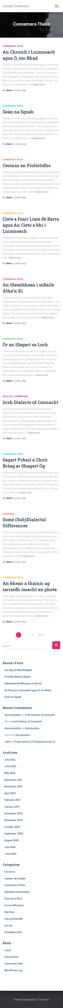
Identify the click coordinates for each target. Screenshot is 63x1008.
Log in (7, 950)
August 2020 (11, 840)
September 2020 (13, 833)
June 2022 (10, 766)
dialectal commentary (15, 396)
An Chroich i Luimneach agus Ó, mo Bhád (27, 690)
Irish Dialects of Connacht (30, 402)
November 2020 (13, 820)
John (7, 741)
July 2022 (9, 759)
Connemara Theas (13, 46)
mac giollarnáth (13, 918)
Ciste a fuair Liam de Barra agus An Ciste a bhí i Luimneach (31, 225)
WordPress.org (13, 970)
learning (9, 912)
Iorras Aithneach (13, 905)
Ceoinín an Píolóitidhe (27, 165)
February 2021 (12, 800)
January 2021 (12, 806)
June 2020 (10, 853)
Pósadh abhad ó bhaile (17, 676)
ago (19, 90)
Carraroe (8, 514)
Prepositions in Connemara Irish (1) (34, 741)
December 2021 (13, 779)
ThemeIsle (43, 999)
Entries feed (11, 957)
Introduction (32, 728)
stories (8, 925)
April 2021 (10, 793)
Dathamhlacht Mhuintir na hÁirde (23, 683)
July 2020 (9, 847)
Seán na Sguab (18, 112)
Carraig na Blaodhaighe (18, 670)
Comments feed (13, 963)
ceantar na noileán (15, 878)
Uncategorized (13, 932)
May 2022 (9, 773)
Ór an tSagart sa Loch (25, 345)
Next (41, 635)
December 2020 (13, 813)
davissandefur (12, 714)
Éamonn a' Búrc (13, 898)
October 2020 (12, 827)
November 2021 (13, 786)
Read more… (39, 84)
